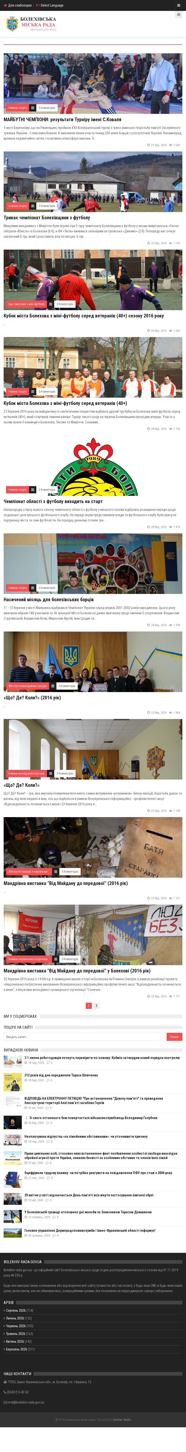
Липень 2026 (15, 1318)
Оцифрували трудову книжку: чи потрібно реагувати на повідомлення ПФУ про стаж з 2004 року (98, 1173)
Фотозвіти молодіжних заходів (27, 686)
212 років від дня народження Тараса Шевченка (61, 1075)
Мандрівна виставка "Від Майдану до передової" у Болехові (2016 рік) (77, 971)
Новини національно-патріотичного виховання (36, 959)
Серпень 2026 (16, 1310)
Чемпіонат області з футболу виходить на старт (53, 501)
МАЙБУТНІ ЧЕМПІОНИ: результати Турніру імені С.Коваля (62, 119)
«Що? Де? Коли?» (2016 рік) (32, 698)
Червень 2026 (16, 1326)
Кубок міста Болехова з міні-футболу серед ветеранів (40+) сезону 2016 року (84, 316)
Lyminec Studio (122, 1419)
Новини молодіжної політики (26, 773)
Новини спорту (17, 108)
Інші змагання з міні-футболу (26, 304)
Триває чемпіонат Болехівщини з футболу (47, 218)
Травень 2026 (15, 1334)
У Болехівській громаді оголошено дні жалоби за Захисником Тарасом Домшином (88, 1212)
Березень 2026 (16, 1349)
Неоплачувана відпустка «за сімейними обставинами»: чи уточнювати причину (85, 1136)
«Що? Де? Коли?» (21, 785)
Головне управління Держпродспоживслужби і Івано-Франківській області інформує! (89, 1230)
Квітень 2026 (15, 1341)
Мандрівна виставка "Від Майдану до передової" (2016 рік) (66, 883)
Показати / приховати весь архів (27, 1362)
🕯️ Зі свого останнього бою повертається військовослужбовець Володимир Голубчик (90, 1118)
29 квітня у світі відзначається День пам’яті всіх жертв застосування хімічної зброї (88, 1195)
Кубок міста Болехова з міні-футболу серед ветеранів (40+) (65, 403)
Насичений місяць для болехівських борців (49, 599)
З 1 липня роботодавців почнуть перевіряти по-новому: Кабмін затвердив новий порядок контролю (102, 1058)
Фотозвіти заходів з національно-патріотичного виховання (44, 871)
